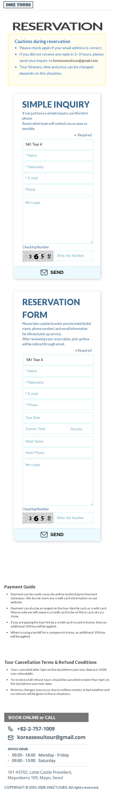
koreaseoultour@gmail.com (75, 60)
